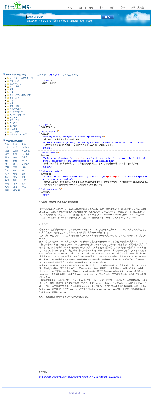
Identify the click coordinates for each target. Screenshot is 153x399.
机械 (15, 154)
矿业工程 (26, 164)
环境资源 (26, 151)
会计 (24, 170)
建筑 (7, 157)
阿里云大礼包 (137, 7)
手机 (15, 180)
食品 (7, 177)
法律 (7, 174)
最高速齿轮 (32, 21)
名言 (7, 187)
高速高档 (74, 21)
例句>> (46, 195)
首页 (70, 7)
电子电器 (26, 154)
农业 (7, 151)
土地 (7, 183)
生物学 (16, 151)
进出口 (25, 174)
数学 (7, 144)
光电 (7, 167)
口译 (15, 183)
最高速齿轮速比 (45, 21)
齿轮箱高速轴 (45, 377)
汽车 (15, 167)
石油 (7, 160)
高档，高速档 (86, 21)
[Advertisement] (77, 49)
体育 (24, 180)
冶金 (15, 157)
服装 (24, 177)
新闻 (91, 7)
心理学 (16, 147)
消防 (24, 167)
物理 (15, 144)
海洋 (7, 164)
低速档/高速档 (115, 377)
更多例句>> (48, 148)
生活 (7, 180)
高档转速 (103, 377)
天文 (7, 147)
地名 (15, 177)
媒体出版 (17, 190)
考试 (24, 187)
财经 (15, 174)
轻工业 (25, 160)
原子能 (16, 164)
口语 (15, 187)
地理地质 (26, 147)
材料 (15, 160)
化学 (24, 144)
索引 (101, 7)
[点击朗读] (52, 80)
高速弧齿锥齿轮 (61, 21)
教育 (24, 183)
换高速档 (93, 377)
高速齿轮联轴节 (59, 377)
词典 (57, 75)
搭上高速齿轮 (74, 377)
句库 (80, 7)
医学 (7, 154)
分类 (112, 7)
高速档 (85, 377)
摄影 (7, 190)
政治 (15, 170)
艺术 (7, 170)
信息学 (25, 157)
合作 (123, 7)
